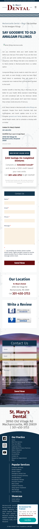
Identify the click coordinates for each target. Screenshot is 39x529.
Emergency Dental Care (19, 473)
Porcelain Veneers (17, 481)
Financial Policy (16, 446)
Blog (23, 23)
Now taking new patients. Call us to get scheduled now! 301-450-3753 (19, 0)
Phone (6, 217)
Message (7, 226)
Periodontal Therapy (18, 479)
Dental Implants (16, 469)
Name (6, 199)
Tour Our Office (16, 444)
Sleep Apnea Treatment (19, 488)
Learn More (28, 520)
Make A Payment (17, 450)
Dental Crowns (16, 471)
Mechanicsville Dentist (11, 23)
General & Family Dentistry (20, 475)
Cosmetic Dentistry (17, 467)
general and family (15, 116)
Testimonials (15, 501)
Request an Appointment (19, 458)
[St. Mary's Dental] (17, 7)
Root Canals (15, 483)
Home (13, 440)
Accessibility (15, 454)
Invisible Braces (16, 477)
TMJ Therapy (15, 490)
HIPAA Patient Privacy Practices (21, 448)
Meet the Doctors (17, 442)
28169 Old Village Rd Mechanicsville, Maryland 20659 (11, 138)
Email (6, 208)
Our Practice (18, 437)
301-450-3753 (6, 130)
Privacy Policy (16, 452)
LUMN (28, 526)
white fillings (30, 107)
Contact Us (15, 456)
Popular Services (21, 465)
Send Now (19, 263)
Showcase (17, 496)
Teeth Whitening (16, 492)
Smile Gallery (16, 499)
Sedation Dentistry (17, 485)
